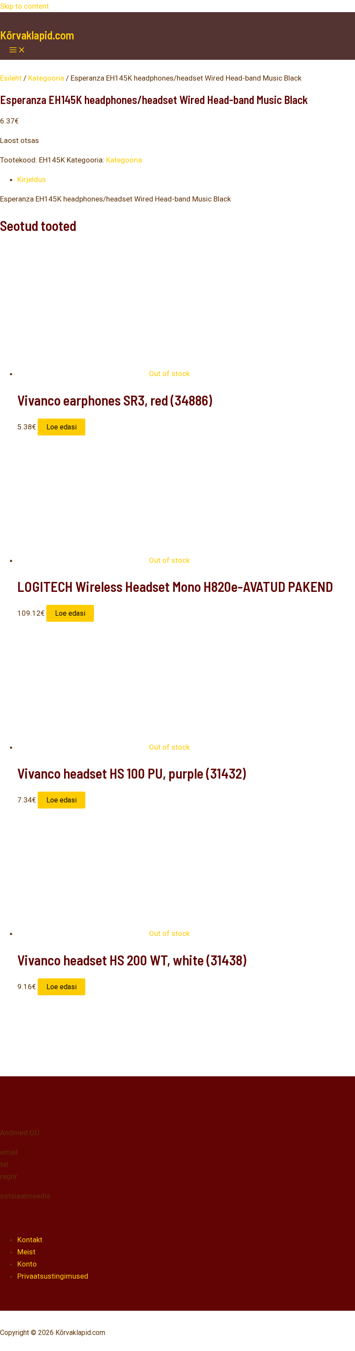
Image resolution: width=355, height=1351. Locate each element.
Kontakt (29, 1239)
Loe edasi (61, 427)
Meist (26, 1251)
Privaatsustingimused (52, 1276)
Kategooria (46, 78)
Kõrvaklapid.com (37, 35)
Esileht (11, 78)
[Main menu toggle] (17, 50)
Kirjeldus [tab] (31, 179)
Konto (27, 1264)
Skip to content (24, 6)
